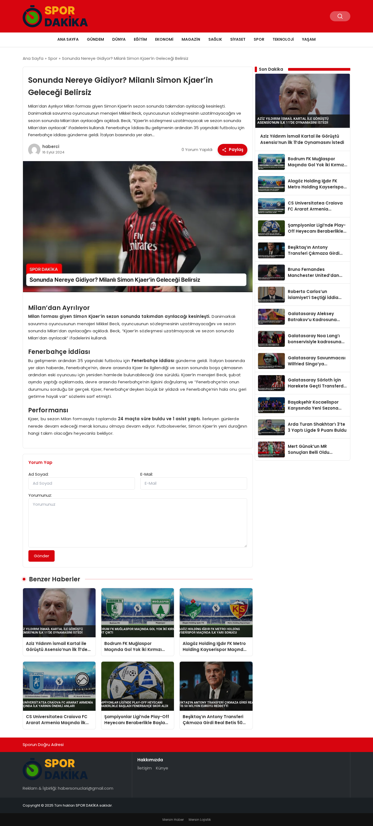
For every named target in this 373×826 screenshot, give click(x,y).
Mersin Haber (173, 819)
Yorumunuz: (40, 495)
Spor (259, 39)
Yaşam (309, 39)
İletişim (144, 768)
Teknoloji (283, 39)
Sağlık (215, 39)
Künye (162, 768)
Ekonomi (164, 39)
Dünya (119, 39)
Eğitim (140, 39)
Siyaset (237, 39)
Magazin (191, 39)
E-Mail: (146, 474)
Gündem (95, 39)
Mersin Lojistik (200, 819)
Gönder (41, 556)
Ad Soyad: (38, 474)
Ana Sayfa (68, 39)
